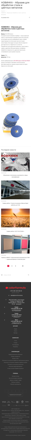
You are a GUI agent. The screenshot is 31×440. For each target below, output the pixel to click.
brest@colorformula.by (16, 322)
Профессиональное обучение (15, 354)
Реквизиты (15, 346)
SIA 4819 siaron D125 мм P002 (21, 60)
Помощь (15, 373)
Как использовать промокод (15, 378)
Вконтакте (6, 391)
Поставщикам (15, 344)
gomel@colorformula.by (16, 316)
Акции (15, 328)
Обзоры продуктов (15, 356)
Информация (15, 351)
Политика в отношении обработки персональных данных (15, 360)
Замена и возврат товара (15, 380)
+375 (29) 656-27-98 (16, 308)
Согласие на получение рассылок (15, 364)
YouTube (21, 391)
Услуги (15, 330)
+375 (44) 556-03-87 (16, 321)
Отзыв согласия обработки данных (15, 368)
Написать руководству (15, 384)
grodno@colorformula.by (16, 309)
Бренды (15, 332)
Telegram (17, 391)
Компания (15, 337)
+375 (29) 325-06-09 (16, 290)
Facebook (10, 391)
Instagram (13, 391)
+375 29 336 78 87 (16, 315)
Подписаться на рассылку (15, 394)
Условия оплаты (15, 376)
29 (22, 266)
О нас (15, 340)
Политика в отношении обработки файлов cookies (15, 362)
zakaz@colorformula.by (17, 295)
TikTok (24, 391)
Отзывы (15, 342)
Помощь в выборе (15, 382)
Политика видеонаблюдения (15, 366)
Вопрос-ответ (15, 358)
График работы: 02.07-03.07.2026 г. (15, 231)
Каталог (15, 326)
